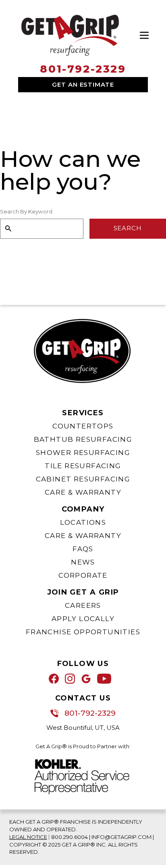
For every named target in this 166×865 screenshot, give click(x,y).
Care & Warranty (83, 492)
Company (83, 509)
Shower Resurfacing (83, 453)
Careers (83, 605)
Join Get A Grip (83, 592)
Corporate (83, 575)
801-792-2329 (83, 69)
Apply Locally (83, 619)
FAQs (83, 549)
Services (83, 412)
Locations (83, 522)
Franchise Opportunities (83, 632)
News (83, 562)
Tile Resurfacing (83, 466)
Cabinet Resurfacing (83, 479)
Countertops (82, 426)
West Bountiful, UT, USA (83, 727)
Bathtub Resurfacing (83, 439)
